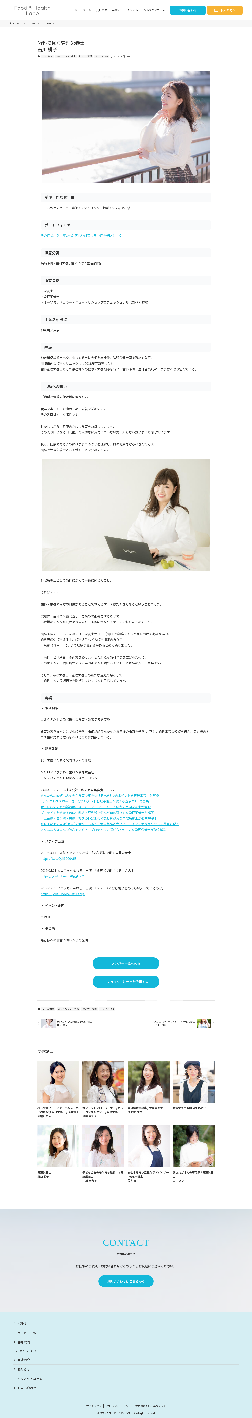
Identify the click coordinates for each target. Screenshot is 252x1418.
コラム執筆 (47, 56)
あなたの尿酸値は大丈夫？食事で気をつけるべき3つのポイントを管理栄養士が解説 (100, 795)
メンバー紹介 (28, 1351)
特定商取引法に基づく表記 (150, 1406)
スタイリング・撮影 (66, 56)
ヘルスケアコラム (30, 1378)
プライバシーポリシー (118, 1406)
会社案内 (23, 1342)
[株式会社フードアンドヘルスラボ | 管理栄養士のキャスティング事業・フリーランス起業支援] (32, 10)
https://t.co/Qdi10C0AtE (58, 858)
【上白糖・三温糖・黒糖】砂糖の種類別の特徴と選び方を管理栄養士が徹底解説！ (99, 818)
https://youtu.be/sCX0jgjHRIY (62, 876)
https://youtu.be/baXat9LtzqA (63, 893)
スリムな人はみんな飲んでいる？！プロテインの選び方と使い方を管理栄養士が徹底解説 (103, 829)
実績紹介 (23, 1359)
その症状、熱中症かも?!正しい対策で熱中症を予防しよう (81, 235)
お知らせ (23, 1369)
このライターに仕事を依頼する (126, 981)
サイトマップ (94, 1406)
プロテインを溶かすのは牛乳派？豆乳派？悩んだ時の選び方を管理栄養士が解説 (97, 812)
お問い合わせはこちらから (126, 1281)
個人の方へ (227, 10)
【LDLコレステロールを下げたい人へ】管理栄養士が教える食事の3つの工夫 (95, 801)
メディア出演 (101, 56)
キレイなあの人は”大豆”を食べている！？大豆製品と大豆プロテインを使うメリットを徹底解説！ (110, 823)
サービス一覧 (26, 1332)
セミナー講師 (85, 56)
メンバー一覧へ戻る (126, 963)
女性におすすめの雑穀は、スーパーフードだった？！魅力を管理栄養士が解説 (96, 806)
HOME (21, 1323)
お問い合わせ (188, 10)
